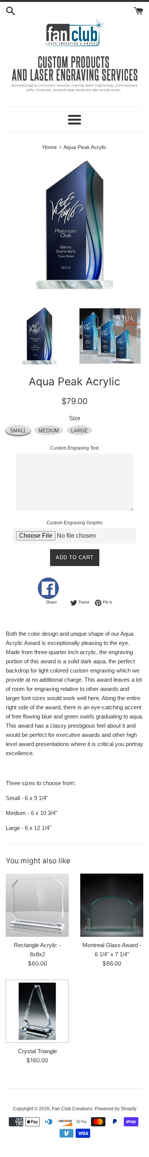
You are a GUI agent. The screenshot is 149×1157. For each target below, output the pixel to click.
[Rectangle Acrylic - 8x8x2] (37, 905)
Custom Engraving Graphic (75, 522)
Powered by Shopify (115, 1108)
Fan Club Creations (72, 1108)
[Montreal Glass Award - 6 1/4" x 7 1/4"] (111, 905)
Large (79, 431)
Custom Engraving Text (74, 448)
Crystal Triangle (37, 1051)
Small (18, 431)
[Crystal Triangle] (37, 1011)
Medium (49, 431)
